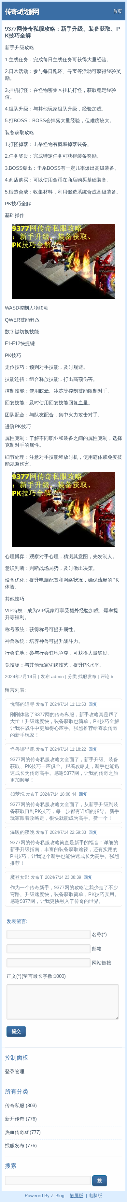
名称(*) (99, 934)
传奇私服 (21, 1105)
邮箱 (97, 948)
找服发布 (21, 1145)
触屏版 (76, 1195)
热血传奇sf (23, 1132)
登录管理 (14, 1071)
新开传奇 (21, 1119)
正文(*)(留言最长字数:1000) (36, 976)
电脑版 (95, 1195)
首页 (117, 11)
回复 (93, 704)
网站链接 (101, 962)
